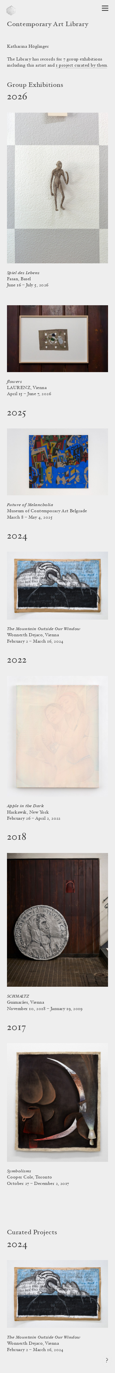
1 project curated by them (81, 65)
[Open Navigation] (105, 8)
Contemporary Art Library (47, 24)
